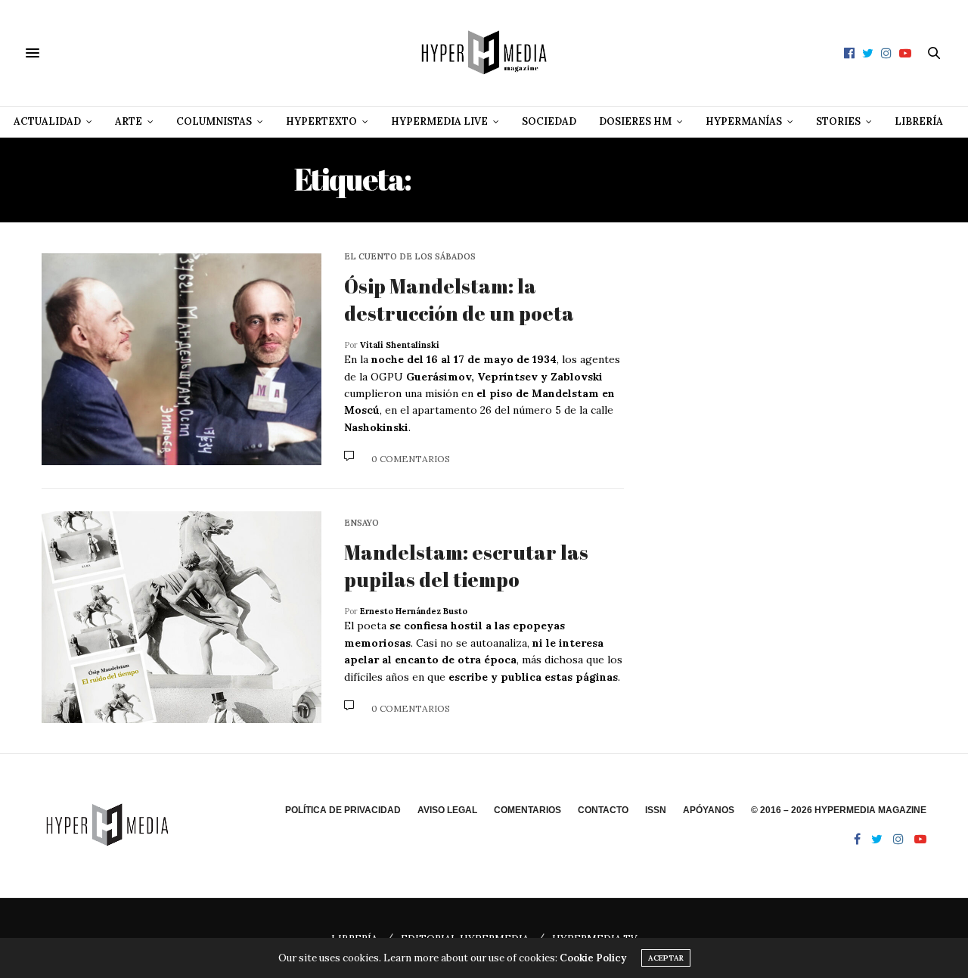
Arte (128, 121)
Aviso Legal (447, 810)
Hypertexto (321, 121)
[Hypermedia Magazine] (484, 53)
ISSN (655, 810)
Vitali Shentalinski (399, 345)
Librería (919, 121)
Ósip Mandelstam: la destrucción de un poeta (459, 299)
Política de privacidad (343, 810)
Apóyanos (708, 810)
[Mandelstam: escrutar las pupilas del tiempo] (181, 617)
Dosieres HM (635, 121)
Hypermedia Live (439, 121)
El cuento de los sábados (410, 257)
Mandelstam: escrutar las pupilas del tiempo (466, 566)
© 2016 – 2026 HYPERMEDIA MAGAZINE (838, 810)
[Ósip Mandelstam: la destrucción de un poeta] (181, 359)
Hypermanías (744, 121)
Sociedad (549, 121)
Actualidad (47, 121)
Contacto (603, 810)
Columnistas (214, 121)
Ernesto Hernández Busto (413, 611)
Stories (838, 121)
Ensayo (361, 523)
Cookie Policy (593, 958)
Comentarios (527, 810)
